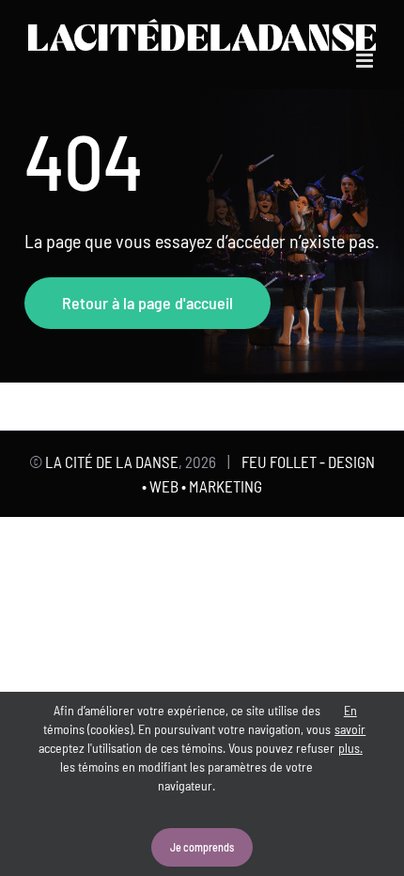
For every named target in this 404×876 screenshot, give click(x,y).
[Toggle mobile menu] (366, 60)
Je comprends (202, 846)
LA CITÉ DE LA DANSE (112, 461)
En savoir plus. (349, 729)
